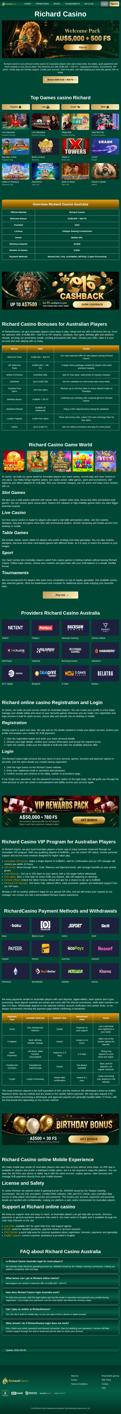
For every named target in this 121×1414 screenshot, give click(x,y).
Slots (103, 107)
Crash (73, 107)
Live (44, 107)
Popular (14, 107)
